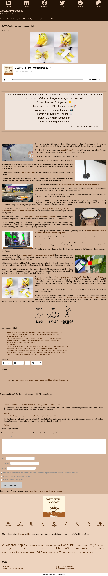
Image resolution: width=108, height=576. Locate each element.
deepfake (53, 545)
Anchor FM (100, 526)
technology (31, 552)
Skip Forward (103, 80)
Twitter (55, 552)
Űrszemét (90, 552)
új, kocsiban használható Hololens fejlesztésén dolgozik (78, 184)
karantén (30, 549)
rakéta (49, 380)
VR (60, 552)
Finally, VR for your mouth (16, 336)
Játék (24, 549)
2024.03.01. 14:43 (55, 404)
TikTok (45, 552)
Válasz (6, 414)
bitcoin (38, 545)
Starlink (25, 552)
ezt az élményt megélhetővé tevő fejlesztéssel (37, 217)
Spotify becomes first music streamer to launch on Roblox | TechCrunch (33, 340)
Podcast (8, 380)
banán (22, 380)
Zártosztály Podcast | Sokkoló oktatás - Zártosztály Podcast (26, 405)
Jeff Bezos (18, 549)
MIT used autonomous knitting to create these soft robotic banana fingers (34, 338)
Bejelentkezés (8, 567)
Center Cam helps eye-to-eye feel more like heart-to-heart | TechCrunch (33, 334)
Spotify (20, 552)
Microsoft (62, 548)
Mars (48, 549)
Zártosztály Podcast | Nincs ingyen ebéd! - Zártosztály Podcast (27, 416)
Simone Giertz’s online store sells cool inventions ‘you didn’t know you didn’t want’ (37, 353)
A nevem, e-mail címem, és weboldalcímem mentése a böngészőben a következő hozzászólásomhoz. (41, 473)
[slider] (47, 79)
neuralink (90, 549)
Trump (50, 552)
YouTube (8, 526)
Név (3, 458)
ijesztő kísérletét (67, 150)
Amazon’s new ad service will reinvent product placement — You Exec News (34, 332)
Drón (58, 545)
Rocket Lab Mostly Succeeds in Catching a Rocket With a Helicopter (32, 349)
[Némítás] (90, 80)
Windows (67, 552)
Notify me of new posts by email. (13, 480)
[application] (54, 80)
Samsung (5, 552)
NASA (84, 549)
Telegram (54, 526)
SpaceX (13, 552)
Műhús (78, 549)
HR (7, 549)
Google (92, 545)
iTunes (31, 526)
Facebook (79, 545)
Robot (102, 548)
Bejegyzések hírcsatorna (63, 567)
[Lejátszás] (5, 80)
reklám (54, 380)
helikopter (28, 380)
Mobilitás (72, 549)
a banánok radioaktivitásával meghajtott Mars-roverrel (85, 297)
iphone (11, 549)
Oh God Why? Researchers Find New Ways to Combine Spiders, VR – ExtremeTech (37, 347)
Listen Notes (66, 526)
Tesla (38, 552)
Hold (3, 549)
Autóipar (32, 545)
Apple (21, 545)
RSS (89, 526)
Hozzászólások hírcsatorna (13, 569)
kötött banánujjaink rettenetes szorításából (70, 277)
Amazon (11, 545)
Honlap (3, 468)
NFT (96, 549)
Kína (43, 549)
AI (3, 545)
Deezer (43, 526)
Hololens (35, 380)
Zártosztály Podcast (11, 10)
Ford (85, 545)
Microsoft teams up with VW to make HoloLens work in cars (29, 355)
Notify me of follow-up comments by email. (17, 476)
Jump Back (99, 80)
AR (27, 545)
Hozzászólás (6, 437)
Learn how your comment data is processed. (46, 491)
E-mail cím (5, 463)
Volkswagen (61, 380)
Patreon (21, 534)
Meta (53, 549)
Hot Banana (11, 345)
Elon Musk (67, 545)
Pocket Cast (77, 526)
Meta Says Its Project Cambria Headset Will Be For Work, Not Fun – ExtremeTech (37, 351)
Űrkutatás (82, 552)
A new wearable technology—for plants (21, 342)
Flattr (29, 534)
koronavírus (37, 549)
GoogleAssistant (101, 545)
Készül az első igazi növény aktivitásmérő (38, 255)
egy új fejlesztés (28, 172)
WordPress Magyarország (64, 569)
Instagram (20, 526)
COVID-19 (45, 545)
